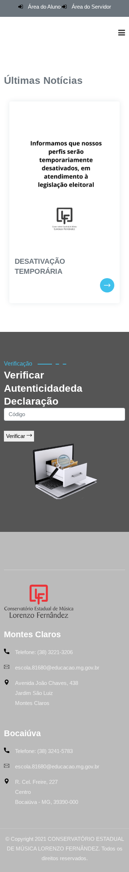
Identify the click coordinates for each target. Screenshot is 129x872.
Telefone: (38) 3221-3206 (44, 652)
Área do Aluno (44, 7)
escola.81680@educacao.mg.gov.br (57, 667)
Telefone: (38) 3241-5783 (44, 751)
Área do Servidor (91, 7)
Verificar (16, 436)
